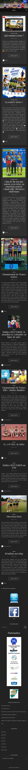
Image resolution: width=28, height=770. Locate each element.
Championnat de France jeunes (14, 275)
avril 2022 (3, 744)
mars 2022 (3, 747)
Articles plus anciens (8, 588)
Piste (14, 272)
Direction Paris (14, 516)
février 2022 (4, 750)
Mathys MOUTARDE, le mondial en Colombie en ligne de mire (14, 334)
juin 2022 (3, 738)
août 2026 (3, 732)
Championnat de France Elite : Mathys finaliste (14, 388)
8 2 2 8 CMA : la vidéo (14, 444)
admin (6, 60)
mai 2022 (3, 741)
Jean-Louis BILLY (7, 365)
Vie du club (14, 33)
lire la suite (14, 55)
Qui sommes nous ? (14, 35)
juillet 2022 (3, 735)
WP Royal (17, 767)
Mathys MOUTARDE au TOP (14, 466)
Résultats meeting (14, 553)
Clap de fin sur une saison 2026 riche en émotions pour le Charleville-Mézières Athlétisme (14, 186)
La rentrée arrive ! (14, 102)
